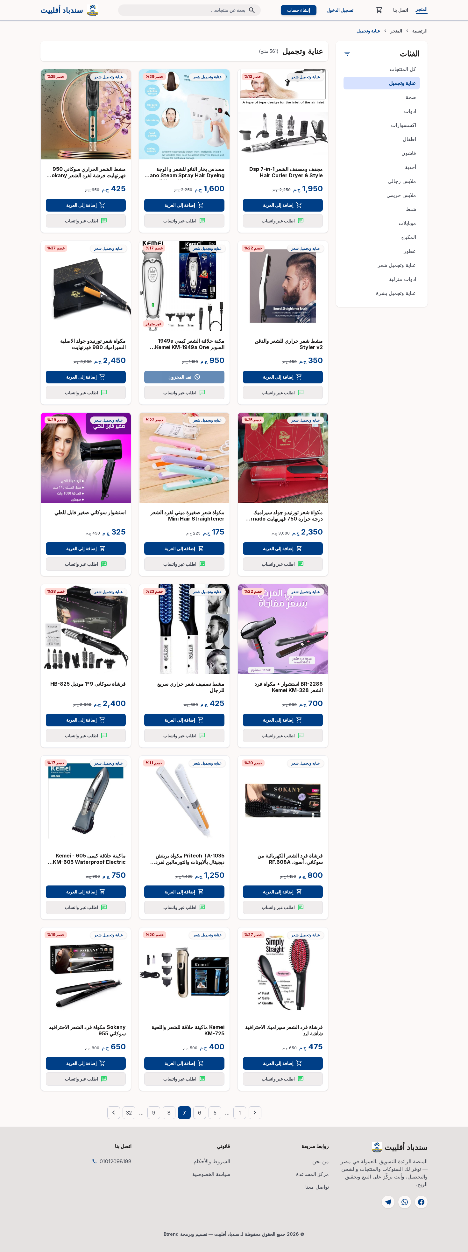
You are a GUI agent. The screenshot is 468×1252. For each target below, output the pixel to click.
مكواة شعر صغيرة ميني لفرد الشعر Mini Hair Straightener (187, 515)
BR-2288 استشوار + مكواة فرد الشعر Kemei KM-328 (289, 687)
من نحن (320, 1161)
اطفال (409, 139)
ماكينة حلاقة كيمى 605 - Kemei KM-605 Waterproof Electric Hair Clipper (89, 861)
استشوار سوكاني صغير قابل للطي (90, 512)
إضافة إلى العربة (282, 205)
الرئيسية (420, 30)
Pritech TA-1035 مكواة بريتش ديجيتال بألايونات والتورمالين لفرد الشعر (189, 861)
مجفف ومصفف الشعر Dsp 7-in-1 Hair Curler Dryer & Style (286, 172)
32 (129, 1112)
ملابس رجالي (402, 181)
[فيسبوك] (421, 1202)
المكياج (408, 237)
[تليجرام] (388, 1202)
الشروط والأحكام (212, 1161)
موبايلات (407, 223)
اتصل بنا (400, 10)
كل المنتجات (403, 69)
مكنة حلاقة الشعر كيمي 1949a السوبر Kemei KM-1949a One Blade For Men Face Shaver (189, 347)
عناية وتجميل (402, 83)
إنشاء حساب (298, 10)
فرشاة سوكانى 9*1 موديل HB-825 (88, 684)
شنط (411, 209)
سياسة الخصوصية (211, 1174)
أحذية (410, 167)
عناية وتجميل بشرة (396, 293)
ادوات (410, 111)
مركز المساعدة (312, 1174)
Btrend (171, 1234)
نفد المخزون (184, 377)
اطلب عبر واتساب (283, 221)
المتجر (422, 9)
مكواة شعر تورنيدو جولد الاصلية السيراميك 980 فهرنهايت (93, 344)
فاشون (408, 153)
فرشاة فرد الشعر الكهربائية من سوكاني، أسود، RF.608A (290, 858)
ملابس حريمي (401, 195)
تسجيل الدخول (340, 10)
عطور (410, 251)
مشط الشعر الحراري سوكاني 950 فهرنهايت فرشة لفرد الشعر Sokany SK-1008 (87, 175)
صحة (411, 97)
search (252, 10)
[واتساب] (404, 1202)
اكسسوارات (403, 125)
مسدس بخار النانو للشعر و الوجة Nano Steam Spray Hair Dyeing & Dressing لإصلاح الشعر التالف (185, 175)
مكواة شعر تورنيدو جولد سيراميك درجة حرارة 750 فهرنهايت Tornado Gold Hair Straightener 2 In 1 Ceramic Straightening (283, 522)
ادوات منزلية (402, 279)
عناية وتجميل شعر (397, 265)
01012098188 (115, 1161)
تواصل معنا (317, 1187)
